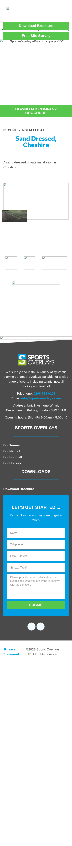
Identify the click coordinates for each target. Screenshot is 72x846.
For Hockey (12, 463)
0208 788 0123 (44, 393)
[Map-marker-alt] (41, 627)
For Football (12, 457)
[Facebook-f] (31, 627)
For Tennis (11, 445)
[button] (57, 13)
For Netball (11, 451)
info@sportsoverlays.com (41, 398)
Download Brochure (18, 489)
